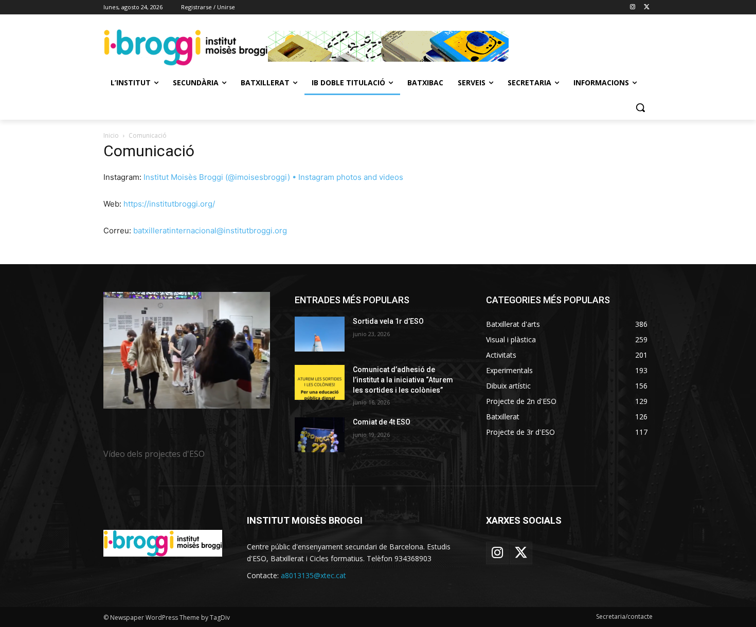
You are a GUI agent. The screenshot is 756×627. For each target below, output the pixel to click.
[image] (186, 350)
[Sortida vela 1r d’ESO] (320, 334)
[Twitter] (647, 7)
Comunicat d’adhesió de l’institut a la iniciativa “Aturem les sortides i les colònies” (403, 379)
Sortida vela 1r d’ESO (388, 321)
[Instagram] (632, 7)
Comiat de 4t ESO (381, 422)
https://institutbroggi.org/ (169, 204)
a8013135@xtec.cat (313, 575)
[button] (640, 107)
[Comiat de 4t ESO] (320, 434)
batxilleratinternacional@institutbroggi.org (210, 230)
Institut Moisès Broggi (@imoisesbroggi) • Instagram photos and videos (273, 177)
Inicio (111, 135)
